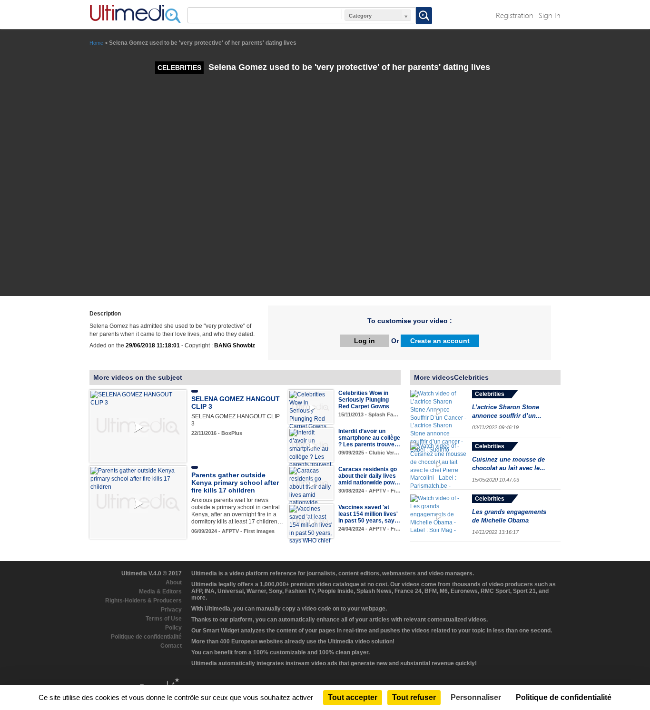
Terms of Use (164, 618)
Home (96, 43)
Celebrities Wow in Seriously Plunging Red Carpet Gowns (363, 400)
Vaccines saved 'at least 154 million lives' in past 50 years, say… (369, 514)
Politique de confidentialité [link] (563, 697)
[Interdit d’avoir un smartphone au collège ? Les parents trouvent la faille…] (311, 452)
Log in (364, 341)
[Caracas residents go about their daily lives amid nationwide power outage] (311, 490)
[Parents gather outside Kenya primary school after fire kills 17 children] (138, 478)
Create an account (440, 341)
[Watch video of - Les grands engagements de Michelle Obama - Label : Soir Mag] (438, 516)
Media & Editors (160, 591)
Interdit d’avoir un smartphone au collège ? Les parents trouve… (369, 438)
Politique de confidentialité (146, 636)
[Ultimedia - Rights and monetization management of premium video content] (135, 14)
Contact (171, 645)
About (174, 582)
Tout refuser (414, 697)
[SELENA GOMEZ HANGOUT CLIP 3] (138, 398)
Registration (514, 15)
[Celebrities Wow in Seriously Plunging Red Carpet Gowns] (311, 410)
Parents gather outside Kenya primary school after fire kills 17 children (235, 482)
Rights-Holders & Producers (143, 600)
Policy (173, 627)
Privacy (171, 609)
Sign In (550, 15)
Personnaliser (476, 697)
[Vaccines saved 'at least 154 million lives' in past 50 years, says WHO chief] (311, 524)
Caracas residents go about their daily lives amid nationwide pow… (369, 476)
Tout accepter (352, 697)
